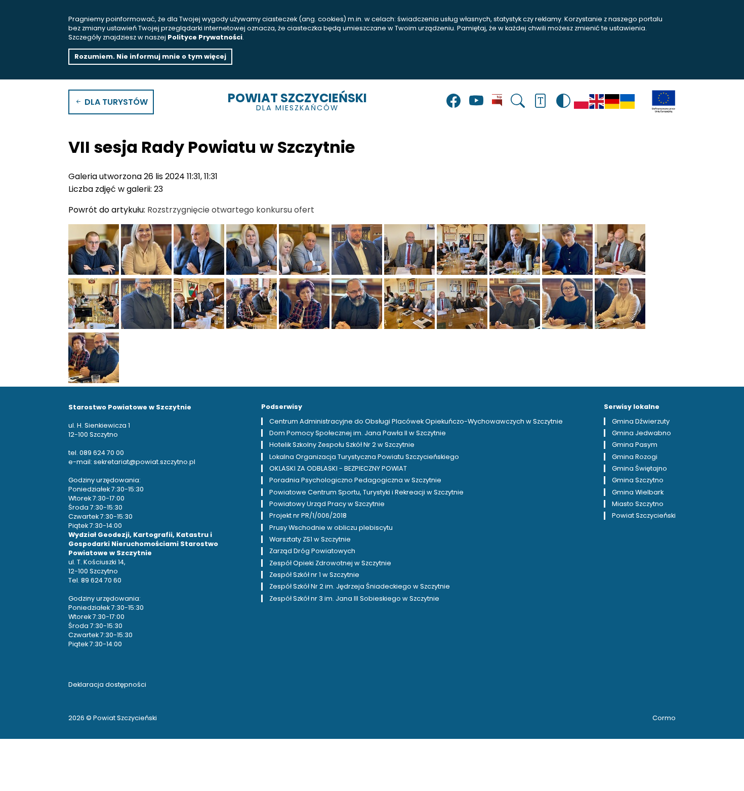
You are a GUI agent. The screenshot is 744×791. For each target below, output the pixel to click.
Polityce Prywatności (205, 37)
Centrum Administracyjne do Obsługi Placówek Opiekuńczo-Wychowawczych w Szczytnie (416, 421)
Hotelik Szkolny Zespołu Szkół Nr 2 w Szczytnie (342, 444)
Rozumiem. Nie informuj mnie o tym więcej (150, 56)
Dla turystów (115, 102)
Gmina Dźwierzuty (641, 421)
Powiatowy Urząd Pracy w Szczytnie (327, 503)
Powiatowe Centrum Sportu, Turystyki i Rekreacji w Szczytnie (366, 492)
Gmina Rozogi (634, 456)
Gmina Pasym (634, 444)
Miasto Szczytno (638, 503)
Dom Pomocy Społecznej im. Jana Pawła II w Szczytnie (357, 433)
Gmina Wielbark (638, 492)
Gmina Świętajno (639, 468)
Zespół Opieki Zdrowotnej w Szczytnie (330, 563)
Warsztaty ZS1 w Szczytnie (310, 539)
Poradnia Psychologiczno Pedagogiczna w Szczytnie (355, 480)
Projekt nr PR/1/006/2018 (308, 515)
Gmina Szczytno (638, 480)
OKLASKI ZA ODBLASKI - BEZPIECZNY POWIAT (338, 468)
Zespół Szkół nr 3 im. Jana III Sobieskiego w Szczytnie (354, 598)
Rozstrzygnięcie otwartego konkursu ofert (230, 210)
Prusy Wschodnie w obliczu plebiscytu (331, 527)
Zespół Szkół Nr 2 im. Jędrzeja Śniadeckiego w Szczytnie (359, 586)
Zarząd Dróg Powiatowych (312, 551)
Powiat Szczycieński (297, 101)
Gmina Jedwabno (641, 433)
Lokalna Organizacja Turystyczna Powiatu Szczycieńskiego (364, 456)
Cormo (664, 718)
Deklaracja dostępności (107, 684)
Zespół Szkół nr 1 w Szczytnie (314, 574)
